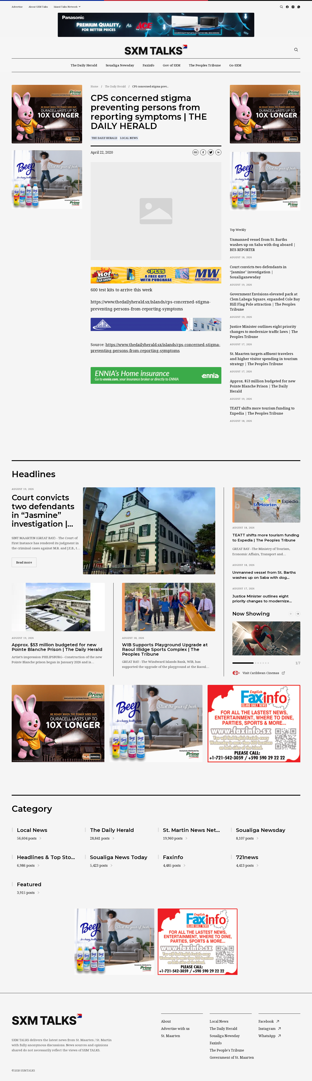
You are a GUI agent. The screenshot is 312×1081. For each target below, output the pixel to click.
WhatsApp (267, 1035)
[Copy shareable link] (195, 152)
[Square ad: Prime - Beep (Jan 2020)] (156, 723)
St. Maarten (170, 1035)
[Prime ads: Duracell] (58, 723)
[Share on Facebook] (203, 152)
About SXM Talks (38, 6)
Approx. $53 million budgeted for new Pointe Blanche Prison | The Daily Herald (262, 386)
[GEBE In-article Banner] (156, 324)
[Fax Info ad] (254, 723)
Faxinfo (148, 65)
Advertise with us (175, 1028)
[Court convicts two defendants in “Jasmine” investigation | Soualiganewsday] (149, 530)
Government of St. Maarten (232, 1057)
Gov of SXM (171, 65)
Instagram (267, 1028)
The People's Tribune (227, 1050)
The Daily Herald (84, 65)
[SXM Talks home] (155, 50)
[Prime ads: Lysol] (47, 114)
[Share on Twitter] (211, 152)
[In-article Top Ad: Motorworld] (156, 275)
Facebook (266, 1021)
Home (94, 86)
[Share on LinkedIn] (218, 152)
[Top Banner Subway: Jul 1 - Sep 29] (156, 25)
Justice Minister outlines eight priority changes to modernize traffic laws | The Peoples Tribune (264, 331)
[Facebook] (287, 6)
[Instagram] (293, 6)
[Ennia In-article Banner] (156, 375)
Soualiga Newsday (120, 65)
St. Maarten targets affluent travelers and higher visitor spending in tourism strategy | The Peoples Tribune (263, 358)
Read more (26, 562)
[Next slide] (297, 613)
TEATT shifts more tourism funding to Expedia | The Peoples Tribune (262, 411)
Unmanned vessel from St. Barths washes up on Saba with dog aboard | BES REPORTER (262, 244)
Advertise (17, 6)
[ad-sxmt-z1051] (47, 179)
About (166, 1021)
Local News (129, 138)
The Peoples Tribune (205, 65)
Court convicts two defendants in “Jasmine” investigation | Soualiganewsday (258, 272)
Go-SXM (235, 65)
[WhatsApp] (298, 6)
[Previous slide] (291, 613)
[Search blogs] (281, 6)
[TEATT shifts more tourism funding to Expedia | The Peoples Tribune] (266, 505)
